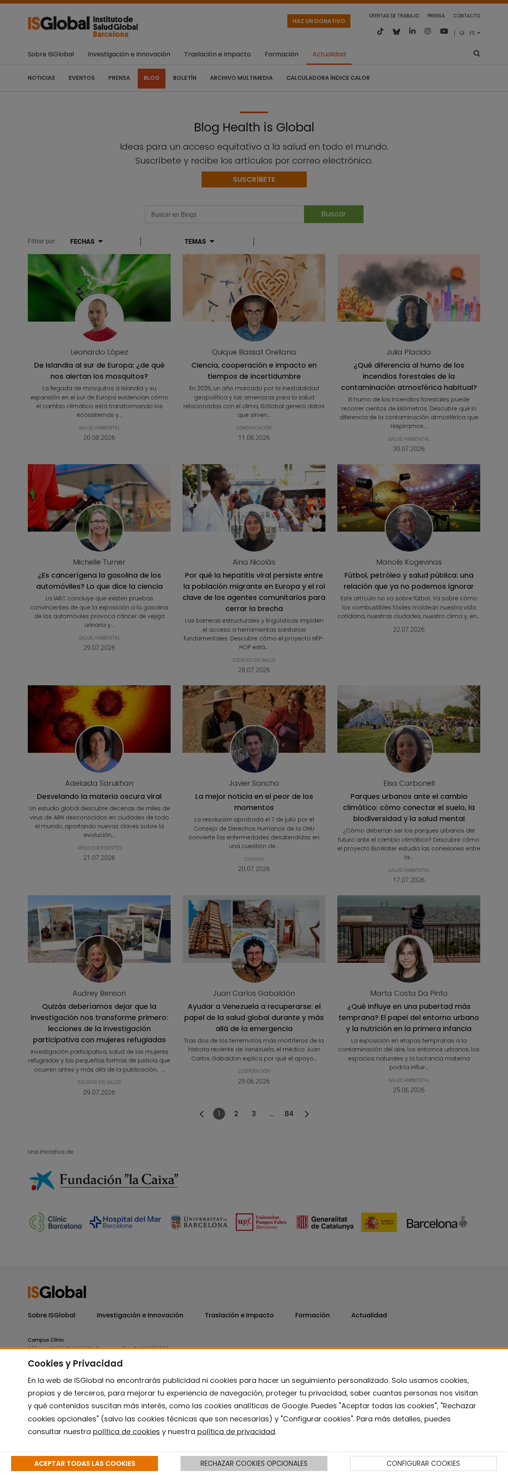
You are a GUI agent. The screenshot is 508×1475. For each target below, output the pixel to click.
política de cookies (126, 1431)
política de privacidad (236, 1431)
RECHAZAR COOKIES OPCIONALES (254, 1463)
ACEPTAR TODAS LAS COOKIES (84, 1463)
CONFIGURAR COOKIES (423, 1463)
